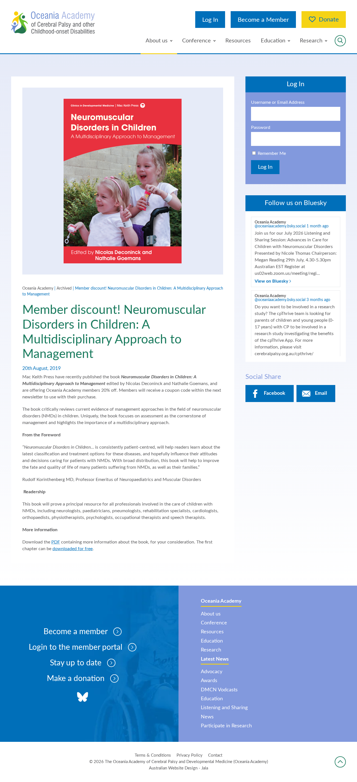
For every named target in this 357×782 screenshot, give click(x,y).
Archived (64, 288)
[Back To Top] (340, 761)
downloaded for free (72, 549)
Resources (238, 41)
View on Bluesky (272, 281)
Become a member (76, 632)
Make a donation (76, 678)
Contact (215, 755)
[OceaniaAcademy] (53, 22)
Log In (210, 20)
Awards (209, 680)
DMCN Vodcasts (219, 689)
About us (157, 41)
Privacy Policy (189, 755)
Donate (329, 19)
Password (260, 127)
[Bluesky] (82, 697)
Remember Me (272, 153)
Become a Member (263, 20)
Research (311, 41)
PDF (55, 542)
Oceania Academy (37, 288)
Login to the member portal (75, 647)
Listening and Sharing (224, 707)
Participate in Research (226, 725)
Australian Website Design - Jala (178, 768)
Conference (196, 41)
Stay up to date (76, 663)
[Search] (340, 40)
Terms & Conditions (153, 755)
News (207, 717)
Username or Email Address (278, 102)
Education (273, 41)
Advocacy (211, 671)
